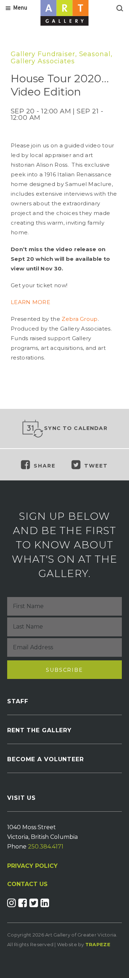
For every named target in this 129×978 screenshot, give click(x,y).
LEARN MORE (30, 302)
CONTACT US (27, 884)
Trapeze (97, 944)
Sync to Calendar (76, 428)
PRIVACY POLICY (32, 865)
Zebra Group (79, 319)
